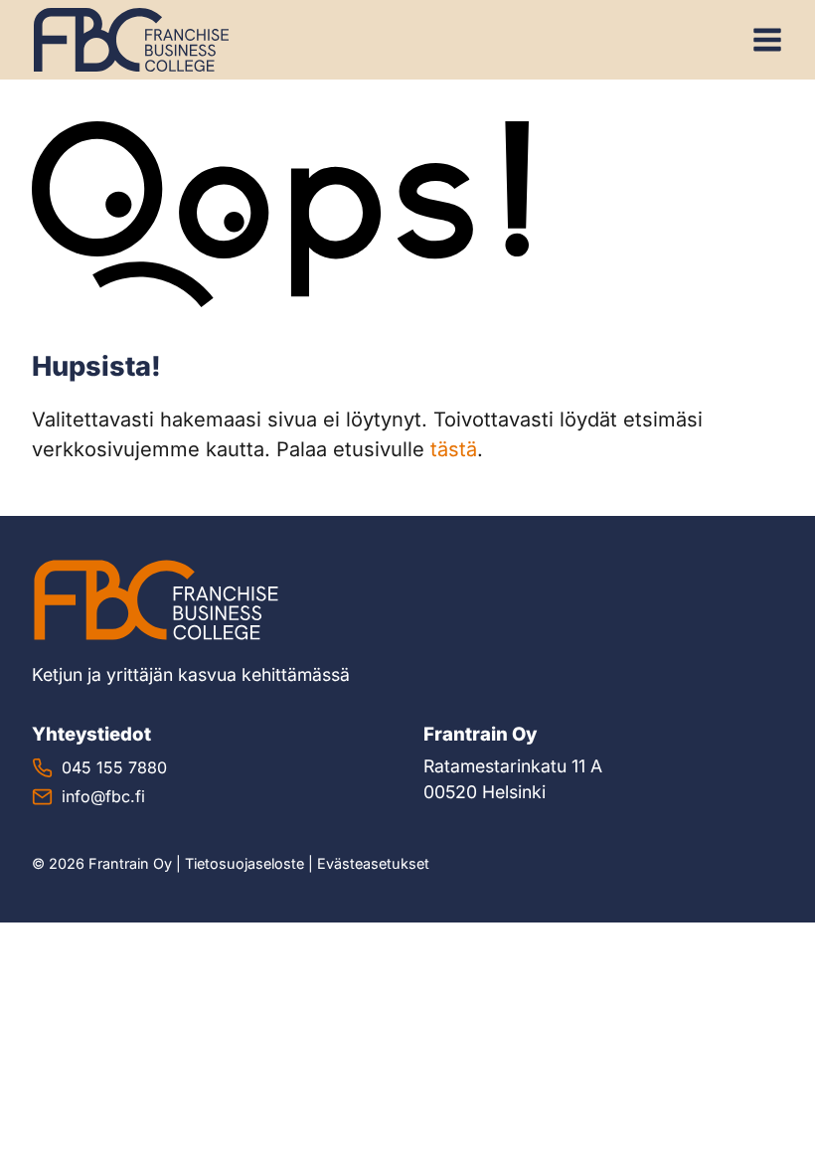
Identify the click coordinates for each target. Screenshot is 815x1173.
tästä (453, 449)
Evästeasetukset (373, 863)
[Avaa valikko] (767, 40)
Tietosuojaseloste (244, 863)
